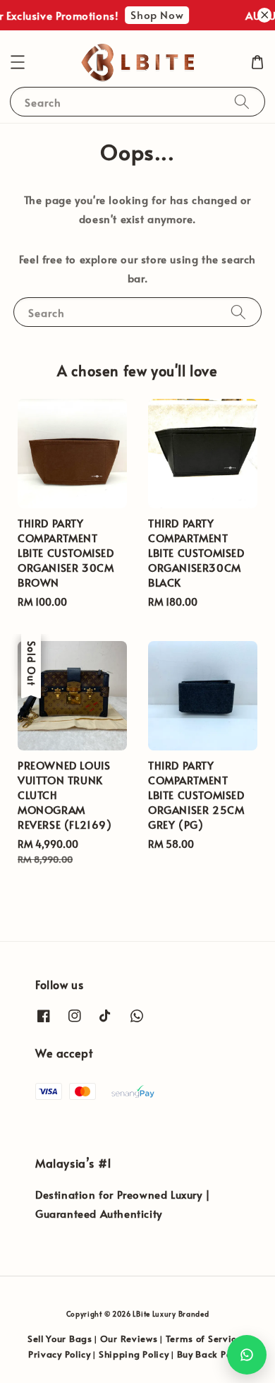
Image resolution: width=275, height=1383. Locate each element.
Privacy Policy (59, 1354)
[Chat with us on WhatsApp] (247, 1355)
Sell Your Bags (60, 1338)
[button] (17, 62)
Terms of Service (204, 1338)
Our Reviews (129, 1338)
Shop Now (154, 14)
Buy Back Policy (212, 1354)
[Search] (241, 101)
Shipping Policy (134, 1354)
